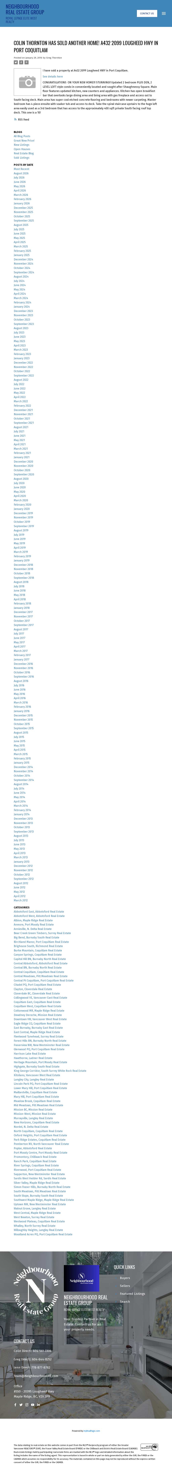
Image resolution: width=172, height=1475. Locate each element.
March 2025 (21, 246)
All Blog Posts (22, 136)
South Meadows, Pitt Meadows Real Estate (40, 1191)
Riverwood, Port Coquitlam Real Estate (37, 1169)
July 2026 (19, 177)
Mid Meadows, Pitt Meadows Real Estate (38, 1105)
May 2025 (19, 238)
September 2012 (24, 878)
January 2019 (22, 560)
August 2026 (21, 173)
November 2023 (23, 315)
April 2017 (20, 646)
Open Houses (22, 149)
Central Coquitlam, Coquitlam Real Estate (39, 972)
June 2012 (19, 887)
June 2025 (20, 233)
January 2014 (22, 814)
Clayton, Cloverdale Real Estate (33, 989)
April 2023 (20, 345)
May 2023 (19, 341)
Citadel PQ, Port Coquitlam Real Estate (37, 984)
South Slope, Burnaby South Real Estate (38, 1195)
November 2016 (23, 668)
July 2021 (19, 431)
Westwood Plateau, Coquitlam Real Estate (39, 1221)
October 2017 (22, 620)
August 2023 (21, 328)
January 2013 (21, 861)
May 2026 (19, 186)
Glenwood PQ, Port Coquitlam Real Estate (39, 1049)
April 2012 (20, 896)
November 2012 (23, 870)
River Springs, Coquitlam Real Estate (36, 1165)
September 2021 (24, 422)
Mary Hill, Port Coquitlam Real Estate (36, 1096)
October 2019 (22, 521)
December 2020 (23, 461)
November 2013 (23, 823)
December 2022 (23, 362)
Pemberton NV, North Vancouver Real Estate (41, 1144)
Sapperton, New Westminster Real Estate (39, 1174)
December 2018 (23, 564)
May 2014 (19, 797)
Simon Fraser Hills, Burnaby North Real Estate (42, 1187)
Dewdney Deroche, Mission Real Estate (38, 1015)
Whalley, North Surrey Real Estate (34, 1225)
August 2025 (21, 225)
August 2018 (21, 582)
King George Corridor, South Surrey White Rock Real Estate (50, 1070)
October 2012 (22, 874)
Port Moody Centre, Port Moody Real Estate (40, 1152)
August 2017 (21, 629)
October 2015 (22, 724)
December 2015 (23, 715)
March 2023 (21, 349)
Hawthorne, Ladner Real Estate (33, 1058)
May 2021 (19, 440)
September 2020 (24, 474)
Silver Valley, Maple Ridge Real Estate (36, 1182)
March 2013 (21, 857)
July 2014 (19, 788)
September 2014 (24, 780)
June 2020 (20, 487)
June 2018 (20, 590)
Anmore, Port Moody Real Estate (34, 924)
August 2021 (21, 427)
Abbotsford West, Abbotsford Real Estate (39, 916)
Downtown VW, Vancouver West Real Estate (40, 1019)
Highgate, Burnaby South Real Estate (36, 1066)
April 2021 (20, 444)
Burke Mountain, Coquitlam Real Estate (38, 950)
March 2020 (21, 500)
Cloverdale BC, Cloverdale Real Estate (37, 993)
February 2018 (22, 603)
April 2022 (20, 397)
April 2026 (20, 190)
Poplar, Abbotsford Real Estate (33, 1148)
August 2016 (21, 681)
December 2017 (23, 612)
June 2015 (19, 741)
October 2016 (22, 672)
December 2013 (23, 818)
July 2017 (19, 633)
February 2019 (22, 556)
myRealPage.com (92, 1431)
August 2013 (21, 835)
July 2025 (19, 229)
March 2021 (21, 448)
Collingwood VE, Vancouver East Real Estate (40, 997)
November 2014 (23, 771)
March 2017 (21, 651)
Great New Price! (24, 140)
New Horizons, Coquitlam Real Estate (36, 1122)
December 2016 (23, 663)
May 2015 (19, 745)
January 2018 (22, 607)
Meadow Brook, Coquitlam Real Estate (37, 1101)
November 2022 (23, 367)
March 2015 (21, 754)
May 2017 (19, 642)
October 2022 (22, 371)
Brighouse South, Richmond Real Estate (38, 946)
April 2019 (20, 547)
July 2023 (19, 332)
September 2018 (24, 577)
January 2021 (21, 457)
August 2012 (21, 883)
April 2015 (20, 749)
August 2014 (21, 784)
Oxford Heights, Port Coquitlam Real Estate (40, 1135)
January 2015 (21, 762)
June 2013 (19, 844)
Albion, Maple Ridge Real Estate (33, 920)
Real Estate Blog (24, 153)
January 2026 (22, 203)
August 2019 (21, 530)
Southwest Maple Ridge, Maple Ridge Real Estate (44, 1200)
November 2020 (23, 465)
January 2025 (22, 255)
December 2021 (23, 410)
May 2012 (19, 891)
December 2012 (23, 866)
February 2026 (22, 199)
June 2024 (20, 285)
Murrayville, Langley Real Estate (33, 1118)
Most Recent (21, 169)
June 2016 (20, 689)
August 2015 (21, 732)
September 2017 (24, 625)
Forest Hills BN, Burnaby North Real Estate (40, 1040)
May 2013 (19, 848)
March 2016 (21, 702)
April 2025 (20, 242)
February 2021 (22, 453)
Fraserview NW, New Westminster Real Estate (42, 1045)
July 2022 (19, 384)
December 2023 (23, 311)
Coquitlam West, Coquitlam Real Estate (37, 1006)
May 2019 (19, 543)
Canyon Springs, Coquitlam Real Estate (38, 954)
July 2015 (19, 737)
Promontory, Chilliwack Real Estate (35, 1156)
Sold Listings (21, 157)
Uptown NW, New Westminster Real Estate (40, 1204)
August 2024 (21, 276)
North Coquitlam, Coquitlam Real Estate (38, 1131)
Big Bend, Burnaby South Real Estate (36, 937)
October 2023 (22, 319)
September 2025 (24, 220)
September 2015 (24, 728)
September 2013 (24, 831)
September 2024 (24, 272)
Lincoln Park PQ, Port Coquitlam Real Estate (41, 1083)
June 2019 (20, 539)
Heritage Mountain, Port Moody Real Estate (40, 1062)
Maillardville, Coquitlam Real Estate (35, 1092)
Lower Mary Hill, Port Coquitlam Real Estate (40, 1088)
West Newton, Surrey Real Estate (34, 1217)
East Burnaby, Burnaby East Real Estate (38, 1027)
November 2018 (23, 569)
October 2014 (22, 775)
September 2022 (24, 375)
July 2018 (19, 586)
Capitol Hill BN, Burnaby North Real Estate (40, 959)
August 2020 (21, 478)
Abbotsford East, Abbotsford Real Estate (39, 911)
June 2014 (20, 792)
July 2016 (19, 685)
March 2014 (21, 805)
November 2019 (23, 517)
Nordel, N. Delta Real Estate (31, 1126)
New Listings (21, 144)
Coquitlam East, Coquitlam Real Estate (37, 1002)
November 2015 (23, 719)
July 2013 (19, 840)
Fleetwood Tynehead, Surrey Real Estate (38, 1036)
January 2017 (21, 659)
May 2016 (19, 694)
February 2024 (22, 302)
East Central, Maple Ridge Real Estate (37, 1032)
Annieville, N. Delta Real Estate (33, 929)
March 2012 (21, 900)
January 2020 (22, 508)
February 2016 (22, 706)
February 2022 (22, 405)
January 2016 (22, 711)
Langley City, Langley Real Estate (34, 1079)
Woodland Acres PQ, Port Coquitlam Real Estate (43, 1234)
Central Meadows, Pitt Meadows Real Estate (41, 976)
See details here (53, 76)
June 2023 (20, 336)
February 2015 (22, 758)
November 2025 (23, 212)
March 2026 (21, 194)
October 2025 (22, 216)
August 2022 (21, 379)
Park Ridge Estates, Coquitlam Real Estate (40, 1139)
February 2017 (22, 655)
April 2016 (20, 698)
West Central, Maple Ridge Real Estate (37, 1212)
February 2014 (22, 810)
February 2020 (22, 504)
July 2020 (19, 483)
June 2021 (19, 435)
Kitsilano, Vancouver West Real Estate (37, 1075)
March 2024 (21, 298)
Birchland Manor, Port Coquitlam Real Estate (41, 941)
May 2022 (19, 392)
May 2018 (19, 595)
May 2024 (19, 289)
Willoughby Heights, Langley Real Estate (38, 1230)
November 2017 (23, 616)
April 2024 (20, 293)
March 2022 (21, 401)
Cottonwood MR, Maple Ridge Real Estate (39, 1010)
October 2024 (22, 268)
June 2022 (20, 388)
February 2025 (22, 250)
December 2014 (23, 767)
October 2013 (22, 827)
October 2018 (22, 573)
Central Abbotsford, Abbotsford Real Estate (41, 963)
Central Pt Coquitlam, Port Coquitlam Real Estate (44, 980)
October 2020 (22, 470)
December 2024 (23, 259)
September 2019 (24, 526)
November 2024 (23, 263)
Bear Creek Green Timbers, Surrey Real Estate (42, 933)
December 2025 (23, 207)
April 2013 (20, 853)
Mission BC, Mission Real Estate (33, 1109)
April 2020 (20, 496)
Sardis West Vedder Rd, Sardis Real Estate (40, 1178)
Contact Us (147, 13)
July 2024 (19, 281)
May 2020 (19, 491)
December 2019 (23, 513)
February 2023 (22, 354)
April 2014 (20, 801)
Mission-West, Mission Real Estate (35, 1113)
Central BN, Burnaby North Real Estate (38, 967)
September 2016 (24, 676)
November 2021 (23, 414)
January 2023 (22, 358)
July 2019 (19, 534)
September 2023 (24, 324)
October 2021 (22, 418)
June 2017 (19, 638)
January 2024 (22, 306)
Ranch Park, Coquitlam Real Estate (35, 1161)
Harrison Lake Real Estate (30, 1053)
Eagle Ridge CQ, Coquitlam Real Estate (37, 1023)
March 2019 (21, 552)
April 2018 (20, 599)
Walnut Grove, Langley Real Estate (35, 1208)
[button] (147, 13)
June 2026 (20, 182)
